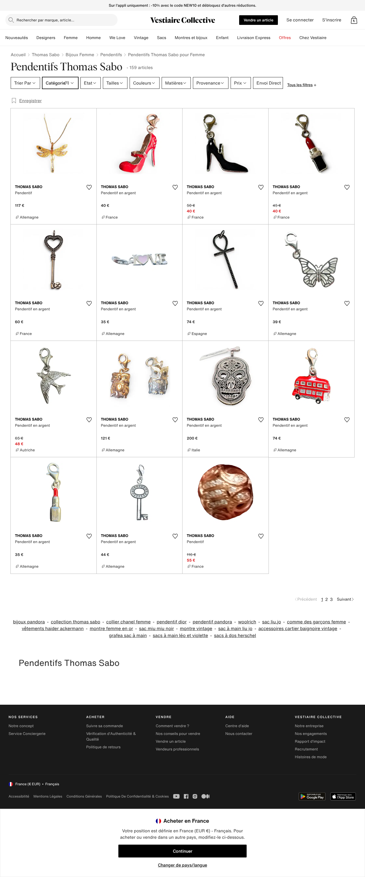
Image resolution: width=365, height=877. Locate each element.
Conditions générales (84, 796)
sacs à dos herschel (235, 635)
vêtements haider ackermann (53, 628)
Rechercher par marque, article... (45, 20)
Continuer (182, 851)
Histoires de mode (311, 757)
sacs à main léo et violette (180, 635)
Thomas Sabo (46, 54)
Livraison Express (253, 38)
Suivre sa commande (104, 726)
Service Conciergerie (27, 734)
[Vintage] (152, 38)
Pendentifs (111, 54)
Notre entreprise (309, 726)
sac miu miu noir (156, 628)
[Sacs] (170, 38)
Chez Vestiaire (313, 38)
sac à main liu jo (235, 628)
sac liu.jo (271, 622)
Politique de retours (103, 747)
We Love (117, 38)
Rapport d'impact (310, 741)
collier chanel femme (128, 622)
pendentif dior (172, 622)
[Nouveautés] (32, 38)
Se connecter (300, 20)
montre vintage (196, 628)
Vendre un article (258, 20)
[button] (354, 20)
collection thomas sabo (75, 622)
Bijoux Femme (80, 54)
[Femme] (82, 38)
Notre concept (21, 726)
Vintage (141, 38)
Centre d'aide (237, 726)
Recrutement (306, 749)
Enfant (222, 38)
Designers (45, 38)
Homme (93, 38)
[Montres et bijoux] (212, 38)
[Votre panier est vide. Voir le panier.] (354, 20)
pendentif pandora (212, 622)
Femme (71, 38)
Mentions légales (47, 796)
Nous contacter (238, 734)
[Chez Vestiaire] (331, 38)
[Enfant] (233, 38)
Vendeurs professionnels (177, 749)
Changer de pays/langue (182, 865)
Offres (285, 38)
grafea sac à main (128, 635)
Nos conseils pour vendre (178, 734)
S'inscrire (331, 20)
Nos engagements (311, 734)
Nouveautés (16, 38)
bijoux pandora (29, 622)
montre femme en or (111, 628)
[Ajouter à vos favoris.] (89, 187)
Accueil (18, 54)
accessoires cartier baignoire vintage (297, 628)
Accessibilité (19, 796)
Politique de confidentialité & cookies (137, 796)
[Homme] (105, 38)
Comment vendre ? (172, 726)
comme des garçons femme (316, 622)
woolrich (247, 622)
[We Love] (129, 38)
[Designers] (59, 38)
